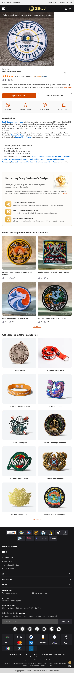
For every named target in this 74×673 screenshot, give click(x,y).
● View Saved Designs (10, 565)
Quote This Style (19, 96)
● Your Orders (7, 561)
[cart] (70, 8)
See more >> (37, 327)
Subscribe (65, 621)
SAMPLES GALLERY (9, 546)
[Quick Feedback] (69, 666)
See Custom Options (55, 96)
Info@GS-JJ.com (41, 593)
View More (67, 87)
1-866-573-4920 (11, 593)
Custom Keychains (40, 162)
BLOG (4, 552)
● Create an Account (10, 568)
